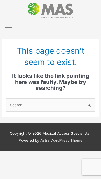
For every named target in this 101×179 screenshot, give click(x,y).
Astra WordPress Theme (61, 140)
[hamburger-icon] (9, 27)
